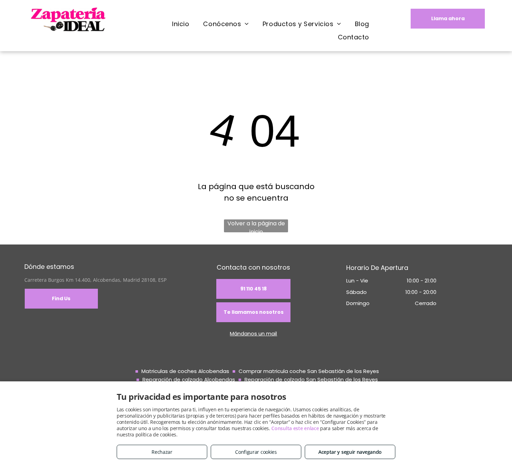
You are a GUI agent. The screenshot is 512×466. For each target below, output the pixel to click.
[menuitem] (180, 23)
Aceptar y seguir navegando (350, 452)
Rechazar (162, 452)
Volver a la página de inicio (256, 225)
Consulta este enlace (295, 428)
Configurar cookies (256, 452)
